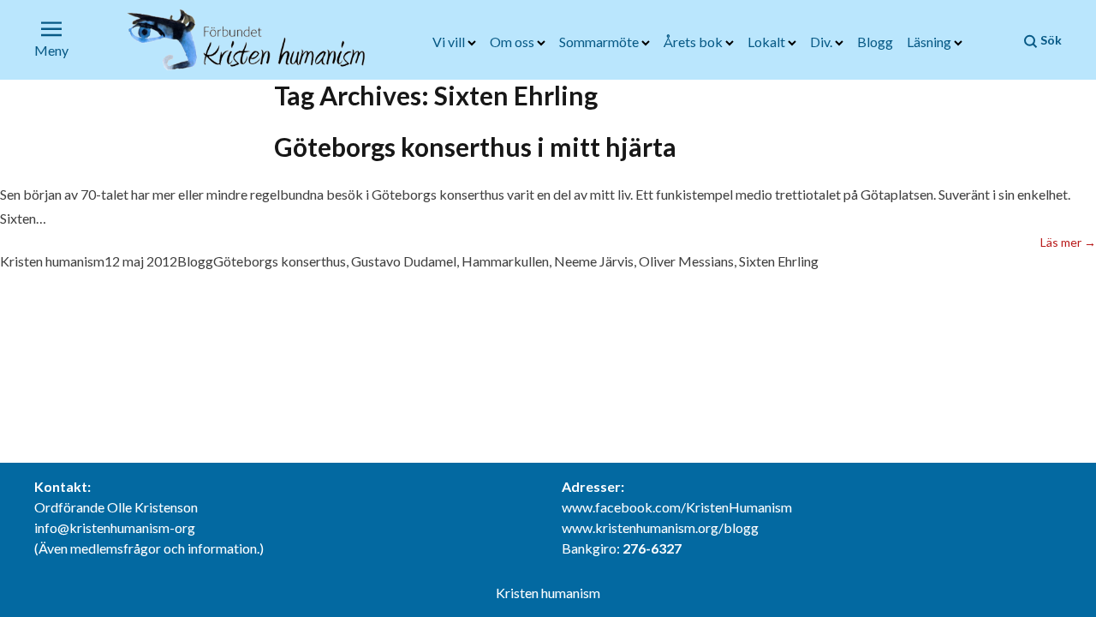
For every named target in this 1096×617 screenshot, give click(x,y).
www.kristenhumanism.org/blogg (660, 527)
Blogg (875, 41)
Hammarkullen (505, 261)
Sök (1050, 40)
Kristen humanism (52, 261)
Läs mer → (1068, 241)
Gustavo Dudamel (403, 261)
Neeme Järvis (594, 261)
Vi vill (450, 41)
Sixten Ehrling (779, 261)
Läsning (930, 41)
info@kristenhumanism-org (114, 527)
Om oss (513, 41)
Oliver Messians (686, 261)
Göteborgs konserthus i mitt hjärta (475, 146)
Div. (822, 41)
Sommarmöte (600, 41)
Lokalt (768, 41)
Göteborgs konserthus (279, 261)
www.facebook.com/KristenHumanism (677, 507)
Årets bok (694, 41)
